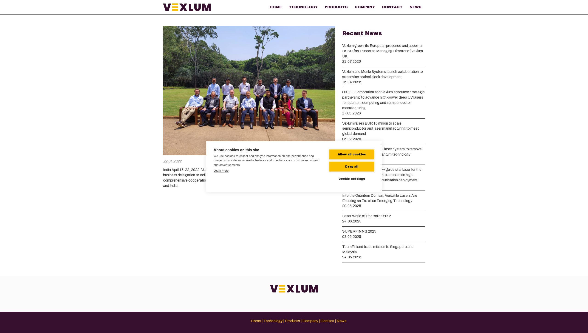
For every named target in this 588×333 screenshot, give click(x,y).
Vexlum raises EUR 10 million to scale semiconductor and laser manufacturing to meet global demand (380, 128)
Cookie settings (352, 178)
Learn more (221, 170)
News (415, 7)
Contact (392, 7)
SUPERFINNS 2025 (359, 231)
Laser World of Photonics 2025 (366, 216)
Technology (303, 7)
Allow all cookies (352, 154)
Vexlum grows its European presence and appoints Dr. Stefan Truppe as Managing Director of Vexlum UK (382, 51)
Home (276, 7)
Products (336, 7)
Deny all (351, 166)
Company (365, 7)
